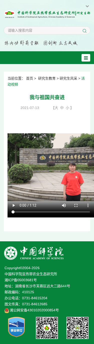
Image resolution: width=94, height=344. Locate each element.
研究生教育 (47, 78)
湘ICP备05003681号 (21, 280)
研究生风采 (68, 78)
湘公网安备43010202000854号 (34, 310)
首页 (29, 78)
